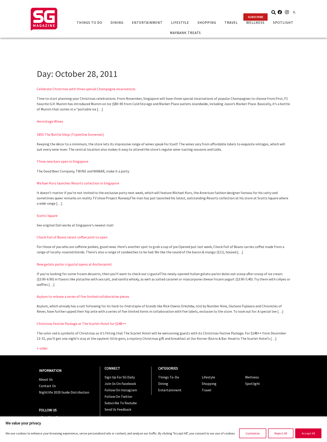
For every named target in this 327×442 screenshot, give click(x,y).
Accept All (308, 433)
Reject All (281, 433)
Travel (231, 22)
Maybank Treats (185, 32)
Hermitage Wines (50, 121)
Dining (117, 22)
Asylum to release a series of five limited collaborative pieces (83, 296)
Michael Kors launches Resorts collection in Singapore (78, 183)
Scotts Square (47, 215)
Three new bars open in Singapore (62, 161)
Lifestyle (180, 22)
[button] (255, 17)
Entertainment (147, 22)
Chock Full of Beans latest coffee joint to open (72, 237)
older (42, 348)
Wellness (255, 22)
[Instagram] (287, 12)
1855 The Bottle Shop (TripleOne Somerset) (70, 134)
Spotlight (283, 22)
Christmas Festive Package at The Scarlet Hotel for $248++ (81, 323)
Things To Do (89, 22)
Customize (253, 433)
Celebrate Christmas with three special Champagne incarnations (86, 89)
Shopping (207, 22)
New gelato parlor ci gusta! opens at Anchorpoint (74, 264)
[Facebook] (279, 12)
